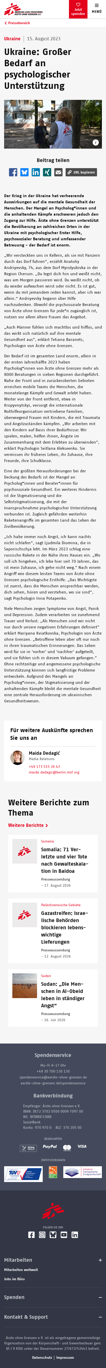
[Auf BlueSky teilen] (24, 172)
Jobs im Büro (14, 1279)
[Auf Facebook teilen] (13, 172)
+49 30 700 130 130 (53, 1071)
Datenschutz (42, 1358)
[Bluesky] (53, 1234)
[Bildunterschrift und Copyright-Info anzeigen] (96, 142)
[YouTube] (63, 1234)
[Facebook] (31, 1234)
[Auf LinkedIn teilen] (36, 172)
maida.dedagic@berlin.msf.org (54, 772)
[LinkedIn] (75, 1234)
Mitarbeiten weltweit (21, 1270)
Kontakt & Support (26, 1317)
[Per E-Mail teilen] (58, 172)
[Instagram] (42, 1234)
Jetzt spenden (78, 12)
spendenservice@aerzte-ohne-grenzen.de (53, 1077)
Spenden (14, 1297)
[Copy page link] (81, 172)
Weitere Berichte (26, 825)
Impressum (65, 1358)
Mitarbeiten (18, 1260)
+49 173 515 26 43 (44, 767)
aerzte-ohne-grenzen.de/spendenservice (53, 1083)
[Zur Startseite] (36, 9)
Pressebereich (19, 23)
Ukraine (12, 39)
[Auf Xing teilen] (47, 172)
